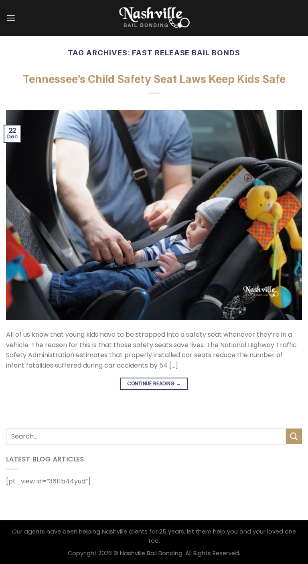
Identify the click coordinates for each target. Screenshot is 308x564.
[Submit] (294, 436)
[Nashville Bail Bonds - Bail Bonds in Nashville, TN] (154, 18)
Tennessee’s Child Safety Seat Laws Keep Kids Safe (154, 79)
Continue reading (154, 383)
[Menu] (11, 18)
